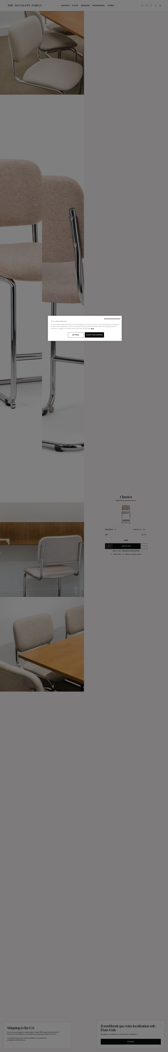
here (92, 328)
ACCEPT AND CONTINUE (94, 335)
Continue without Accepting (112, 318)
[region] (85, 328)
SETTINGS (75, 335)
